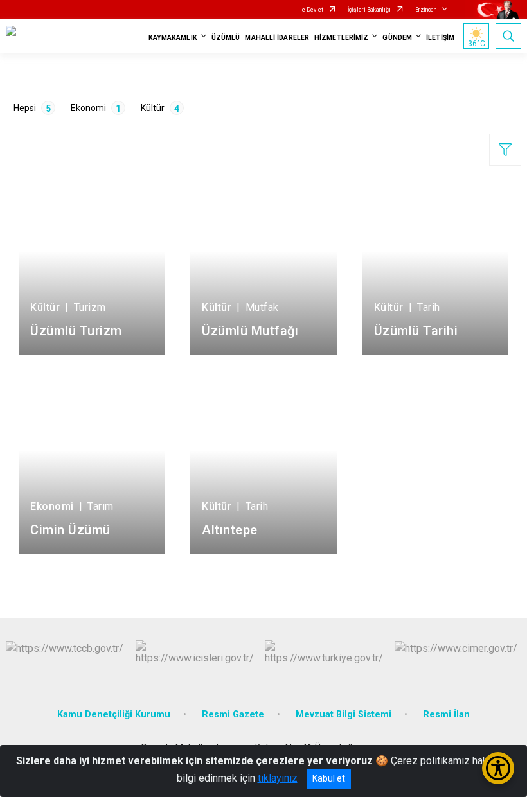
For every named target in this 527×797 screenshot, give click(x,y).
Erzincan (425, 9)
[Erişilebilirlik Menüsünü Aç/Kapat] (498, 768)
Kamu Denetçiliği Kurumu (113, 714)
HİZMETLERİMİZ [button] (341, 37)
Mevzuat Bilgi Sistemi (343, 714)
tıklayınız (278, 778)
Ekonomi (96, 108)
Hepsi (32, 108)
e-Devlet (312, 9)
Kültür (160, 108)
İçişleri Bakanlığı (369, 9)
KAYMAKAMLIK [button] (172, 37)
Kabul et (328, 778)
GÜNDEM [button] (397, 37)
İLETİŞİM (440, 37)
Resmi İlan (446, 714)
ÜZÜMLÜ (225, 37)
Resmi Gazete (233, 714)
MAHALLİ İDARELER (277, 37)
